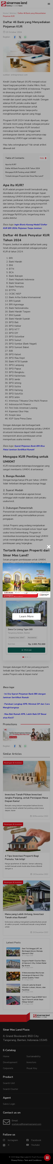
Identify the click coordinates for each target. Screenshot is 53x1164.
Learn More (26, 616)
